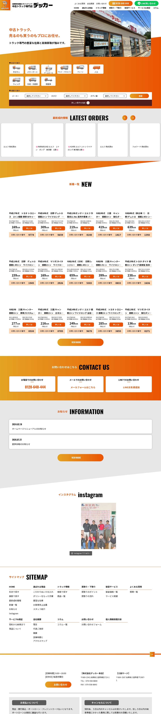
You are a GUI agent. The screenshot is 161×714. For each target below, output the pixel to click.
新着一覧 (13, 604)
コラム (155, 8)
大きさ (54, 96)
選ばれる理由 (87, 8)
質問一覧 (134, 591)
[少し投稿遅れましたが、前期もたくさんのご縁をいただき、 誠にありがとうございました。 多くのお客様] (98, 526)
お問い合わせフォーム (92, 624)
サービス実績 (112, 596)
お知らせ (13, 609)
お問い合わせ (101, 3)
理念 (35, 624)
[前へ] (124, 117)
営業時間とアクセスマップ (40, 639)
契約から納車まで (17, 624)
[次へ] (132, 117)
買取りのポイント (90, 591)
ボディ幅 (94, 96)
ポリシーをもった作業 (43, 596)
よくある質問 (79, 3)
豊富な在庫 (38, 600)
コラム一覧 (62, 624)
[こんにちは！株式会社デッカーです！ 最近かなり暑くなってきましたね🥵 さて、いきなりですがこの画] (62, 526)
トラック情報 (101, 8)
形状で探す (14, 591)
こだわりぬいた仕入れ (43, 591)
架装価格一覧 (112, 591)
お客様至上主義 (40, 604)
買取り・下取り (115, 8)
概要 (35, 632)
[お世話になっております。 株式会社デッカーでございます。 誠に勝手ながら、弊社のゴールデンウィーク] (134, 526)
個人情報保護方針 (114, 619)
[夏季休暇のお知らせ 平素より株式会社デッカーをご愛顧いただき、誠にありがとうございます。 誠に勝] (26, 526)
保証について (15, 628)
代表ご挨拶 (38, 628)
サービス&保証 (144, 8)
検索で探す (14, 596)
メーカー (15, 96)
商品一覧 (61, 596)
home (12, 586)
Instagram (13, 613)
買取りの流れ (88, 596)
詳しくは (29, 228)
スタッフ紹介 (39, 609)
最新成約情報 (15, 600)
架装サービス (130, 8)
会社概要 (90, 3)
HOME (76, 8)
